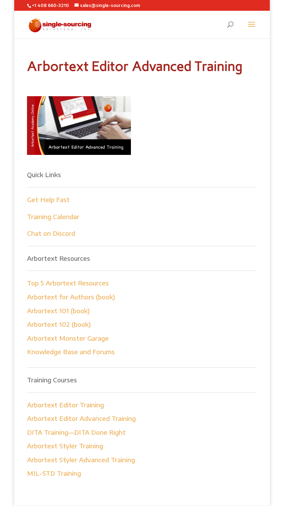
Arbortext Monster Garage (68, 338)
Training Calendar (53, 217)
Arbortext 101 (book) (58, 311)
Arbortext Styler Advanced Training (81, 460)
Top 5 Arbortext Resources (68, 283)
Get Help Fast (48, 200)
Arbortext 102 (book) (59, 324)
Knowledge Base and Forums (71, 352)
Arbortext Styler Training (65, 446)
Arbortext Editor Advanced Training (81, 418)
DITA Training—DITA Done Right (76, 432)
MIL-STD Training (54, 473)
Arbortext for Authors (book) (71, 297)
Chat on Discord (51, 233)
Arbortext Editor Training (65, 405)
